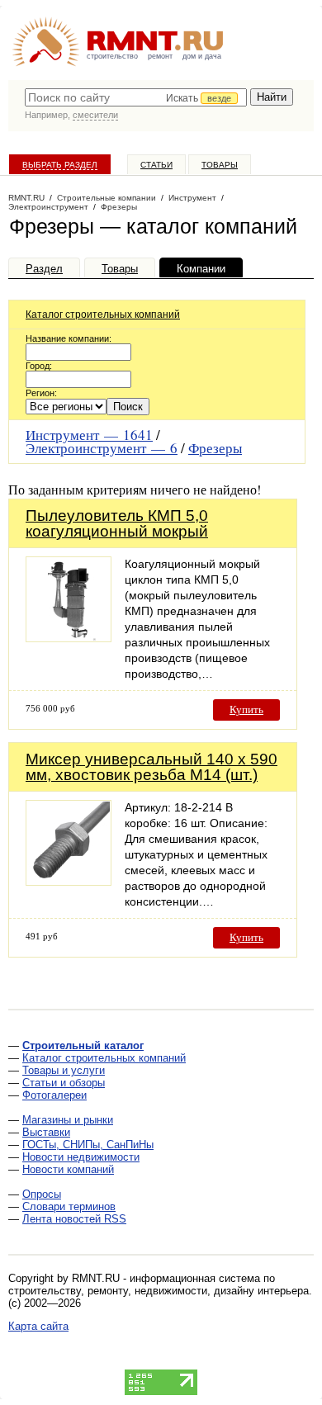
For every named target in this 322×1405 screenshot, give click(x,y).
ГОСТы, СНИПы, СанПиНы (88, 1144)
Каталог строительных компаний (103, 314)
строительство (112, 56)
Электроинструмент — (102, 447)
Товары (219, 164)
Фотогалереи (54, 1095)
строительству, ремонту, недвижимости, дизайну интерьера (158, 1290)
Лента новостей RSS (74, 1219)
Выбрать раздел (59, 164)
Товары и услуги (63, 1070)
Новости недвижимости (81, 1157)
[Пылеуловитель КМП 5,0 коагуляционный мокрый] (68, 638)
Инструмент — (89, 434)
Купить (246, 709)
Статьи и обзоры (63, 1082)
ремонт (160, 56)
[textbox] (136, 97)
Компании (201, 269)
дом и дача (201, 56)
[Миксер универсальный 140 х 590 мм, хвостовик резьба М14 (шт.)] (68, 881)
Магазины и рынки (67, 1120)
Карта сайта (38, 1326)
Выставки (46, 1132)
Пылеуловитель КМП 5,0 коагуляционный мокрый (117, 523)
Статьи (156, 164)
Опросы (41, 1194)
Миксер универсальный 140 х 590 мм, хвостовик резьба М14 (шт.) (151, 766)
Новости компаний (68, 1169)
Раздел (44, 269)
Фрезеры (215, 447)
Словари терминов (69, 1206)
